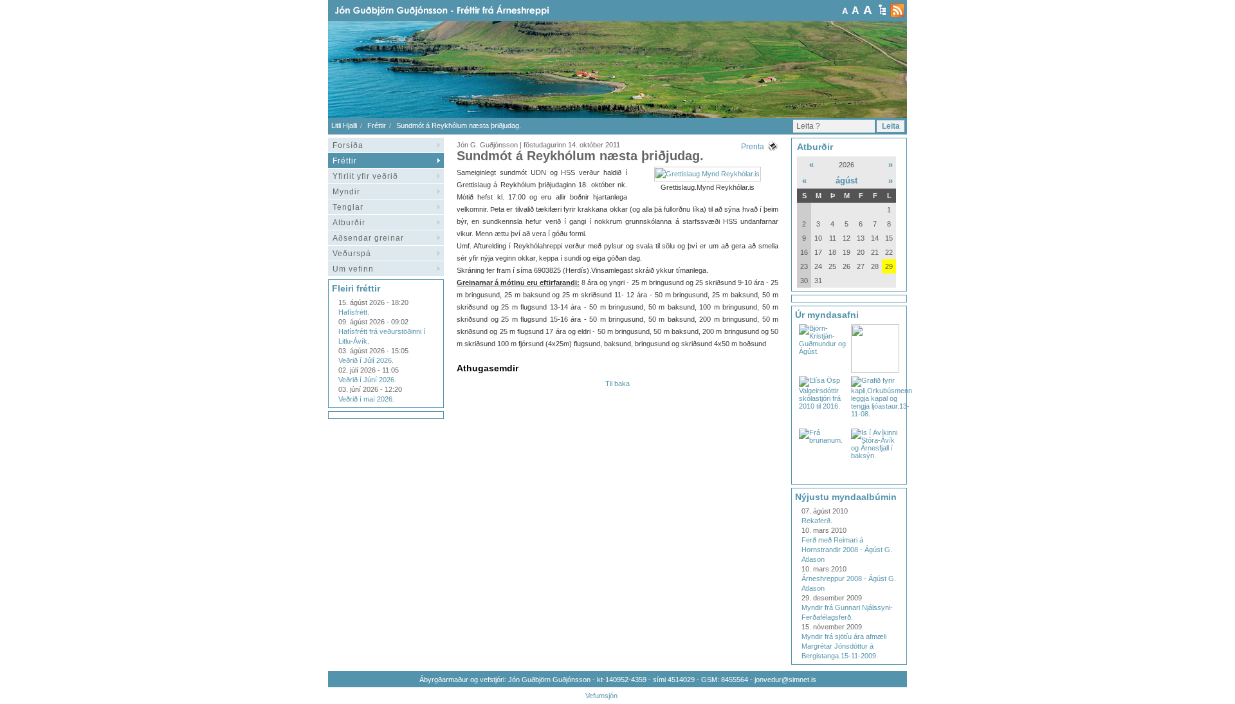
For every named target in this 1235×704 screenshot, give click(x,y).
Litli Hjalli (344, 125)
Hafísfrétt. (353, 312)
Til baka (617, 383)
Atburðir (349, 222)
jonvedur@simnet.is (785, 679)
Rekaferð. (816, 520)
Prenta (752, 146)
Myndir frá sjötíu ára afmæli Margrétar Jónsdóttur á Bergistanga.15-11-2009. (843, 646)
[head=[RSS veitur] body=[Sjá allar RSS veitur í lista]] (897, 10)
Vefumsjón (601, 695)
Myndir (346, 191)
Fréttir (376, 125)
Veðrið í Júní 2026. (367, 380)
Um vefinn (353, 268)
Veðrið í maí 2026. (366, 399)
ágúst (846, 180)
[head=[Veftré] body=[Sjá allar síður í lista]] (882, 10)
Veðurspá (352, 253)
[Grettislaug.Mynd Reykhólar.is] (707, 174)
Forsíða (348, 145)
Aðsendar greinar (368, 238)
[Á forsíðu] (462, 11)
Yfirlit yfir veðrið (365, 176)
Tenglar (348, 207)
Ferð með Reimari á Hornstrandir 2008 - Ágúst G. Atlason (846, 549)
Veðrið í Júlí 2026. (366, 360)
